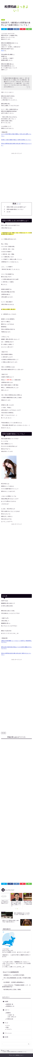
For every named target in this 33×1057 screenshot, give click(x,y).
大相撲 (3, 19)
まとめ (8, 211)
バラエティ (9, 1029)
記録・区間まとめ (12, 1016)
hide (18, 203)
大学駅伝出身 (9, 1019)
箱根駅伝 (8, 1012)
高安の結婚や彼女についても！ (15, 209)
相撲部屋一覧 (9, 1004)
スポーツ (6, 1010)
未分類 (6, 1037)
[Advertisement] (16, 165)
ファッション (8, 1033)
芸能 (7, 1027)
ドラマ (8, 1025)
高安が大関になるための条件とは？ (16, 207)
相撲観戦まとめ (10, 1006)
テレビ (6, 1022)
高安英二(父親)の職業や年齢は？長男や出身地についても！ (16, 139)
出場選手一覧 (11, 1015)
